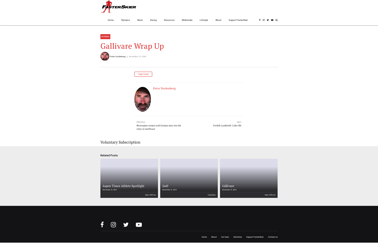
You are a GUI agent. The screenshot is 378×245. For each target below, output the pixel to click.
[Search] (277, 20)
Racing (153, 20)
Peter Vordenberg (118, 56)
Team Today (143, 74)
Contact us (273, 237)
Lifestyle (204, 20)
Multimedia (187, 20)
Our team (225, 237)
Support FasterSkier (238, 20)
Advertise (237, 237)
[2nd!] (188, 178)
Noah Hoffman (150, 195)
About (218, 20)
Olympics (125, 20)
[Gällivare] (248, 178)
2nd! (165, 186)
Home (111, 20)
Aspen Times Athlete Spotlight (123, 186)
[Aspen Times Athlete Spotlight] (128, 178)
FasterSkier (212, 195)
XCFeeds (105, 36)
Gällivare (228, 186)
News (140, 20)
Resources (169, 20)
